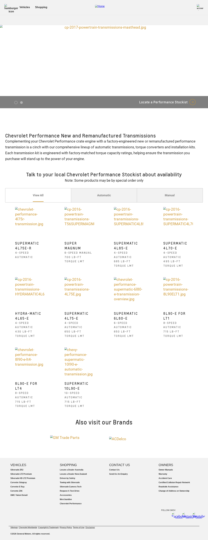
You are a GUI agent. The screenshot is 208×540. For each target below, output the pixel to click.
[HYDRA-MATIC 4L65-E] (30, 292)
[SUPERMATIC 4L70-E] (178, 222)
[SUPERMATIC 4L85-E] (129, 222)
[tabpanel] (104, 66)
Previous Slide (5, 60)
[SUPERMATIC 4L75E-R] (30, 222)
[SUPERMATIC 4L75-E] (79, 292)
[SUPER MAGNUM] (79, 222)
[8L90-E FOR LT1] (178, 292)
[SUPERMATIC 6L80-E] (129, 292)
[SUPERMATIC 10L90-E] (79, 362)
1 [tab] (16, 102)
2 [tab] (21, 103)
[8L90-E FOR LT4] (30, 362)
